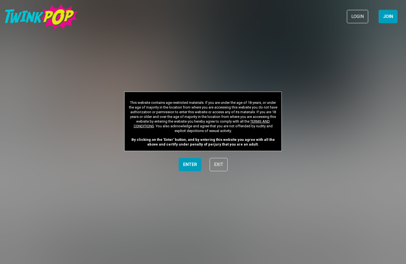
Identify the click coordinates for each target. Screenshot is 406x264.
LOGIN (357, 16)
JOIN (388, 16)
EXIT (218, 164)
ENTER (190, 164)
